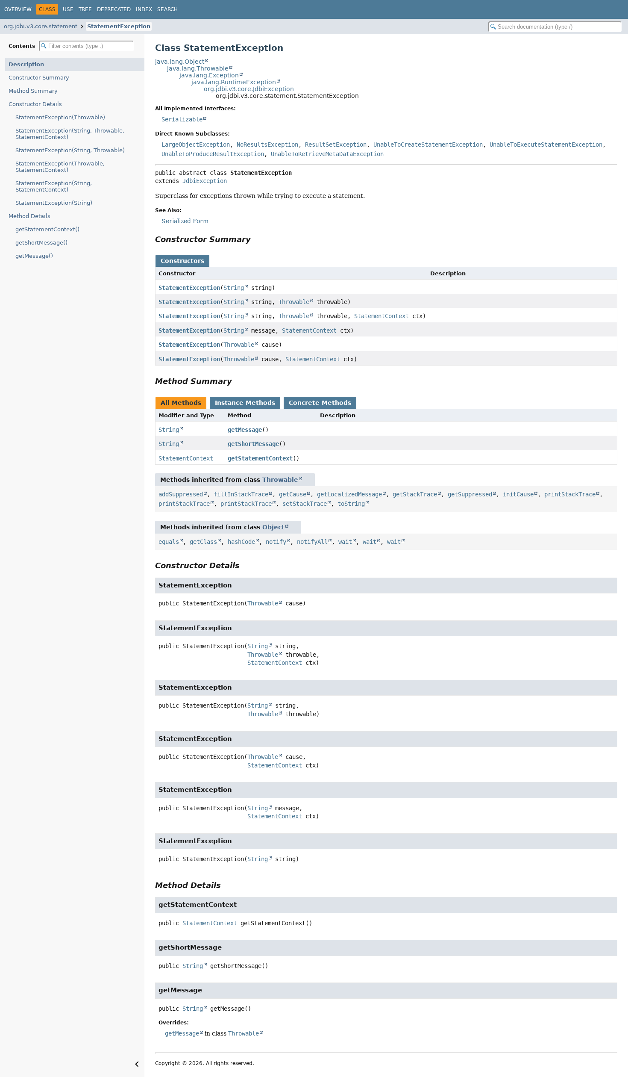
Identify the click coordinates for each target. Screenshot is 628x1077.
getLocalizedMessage (349, 494)
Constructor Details (35, 104)
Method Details (29, 216)
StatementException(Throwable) (60, 117)
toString (351, 503)
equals (168, 541)
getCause (292, 494)
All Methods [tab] (181, 402)
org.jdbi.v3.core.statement (40, 26)
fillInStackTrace (241, 494)
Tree (85, 9)
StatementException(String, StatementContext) (53, 186)
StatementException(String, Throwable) (70, 150)
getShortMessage (253, 443)
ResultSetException (336, 144)
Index (144, 9)
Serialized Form (184, 221)
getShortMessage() (41, 242)
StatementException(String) (53, 203)
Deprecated (114, 9)
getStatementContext (260, 458)
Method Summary (33, 91)
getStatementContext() (47, 229)
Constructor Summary (39, 77)
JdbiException (204, 180)
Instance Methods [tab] (245, 402)
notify (276, 541)
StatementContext (381, 316)
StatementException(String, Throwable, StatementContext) (69, 133)
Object (273, 527)
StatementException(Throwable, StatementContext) (60, 166)
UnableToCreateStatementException (428, 144)
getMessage (245, 429)
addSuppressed (180, 494)
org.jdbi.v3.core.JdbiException (249, 89)
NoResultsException (267, 144)
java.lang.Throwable (198, 68)
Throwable (294, 301)
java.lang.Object (179, 61)
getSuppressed (470, 494)
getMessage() (34, 256)
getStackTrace (415, 494)
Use (68, 9)
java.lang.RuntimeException (233, 82)
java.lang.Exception (209, 75)
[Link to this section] (256, 239)
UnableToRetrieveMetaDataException (327, 153)
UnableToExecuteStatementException (546, 144)
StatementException (118, 26)
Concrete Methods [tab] (320, 402)
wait (345, 541)
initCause (518, 494)
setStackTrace (304, 503)
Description (26, 64)
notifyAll (312, 541)
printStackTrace (570, 494)
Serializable (181, 119)
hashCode (241, 541)
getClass (203, 541)
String (233, 287)
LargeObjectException (195, 144)
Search (167, 9)
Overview (18, 9)
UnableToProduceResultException (212, 153)
